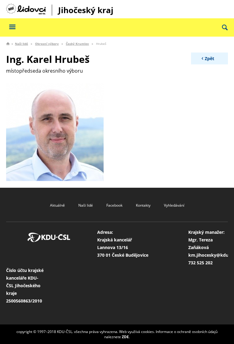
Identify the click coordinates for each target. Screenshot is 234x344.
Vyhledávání (174, 205)
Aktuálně (57, 205)
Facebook (114, 205)
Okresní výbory (47, 44)
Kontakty (143, 205)
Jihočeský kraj (85, 10)
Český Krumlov (77, 44)
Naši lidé (21, 44)
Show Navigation (12, 26)
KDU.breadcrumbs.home (8, 43)
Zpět (209, 58)
